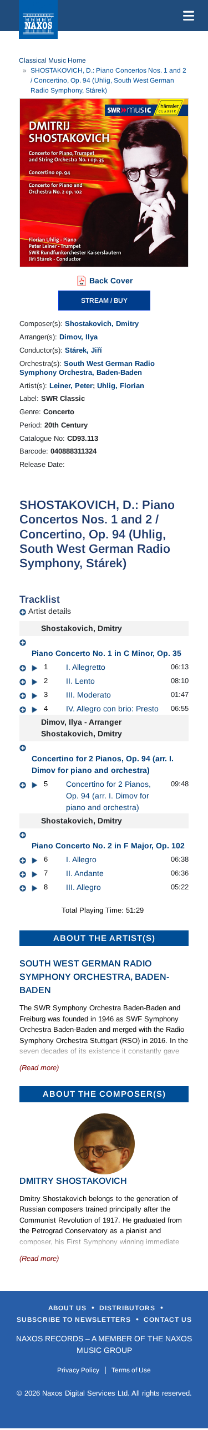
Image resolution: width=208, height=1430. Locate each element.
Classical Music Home (52, 60)
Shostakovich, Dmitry (102, 323)
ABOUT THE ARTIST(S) (104, 938)
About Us (68, 1308)
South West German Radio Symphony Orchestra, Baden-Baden (87, 367)
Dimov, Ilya (78, 337)
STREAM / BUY (104, 300)
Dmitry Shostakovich (73, 1180)
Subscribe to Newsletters (75, 1320)
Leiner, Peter (71, 385)
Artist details (49, 611)
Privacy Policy (78, 1370)
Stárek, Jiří (83, 350)
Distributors (128, 1308)
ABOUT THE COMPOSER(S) (104, 1093)
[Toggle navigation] (186, 15)
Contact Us (168, 1320)
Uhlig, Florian (120, 385)
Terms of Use (131, 1370)
